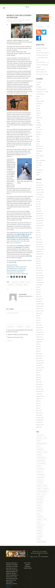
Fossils (45, 485)
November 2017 (40, 391)
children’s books (40, 460)
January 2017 (39, 415)
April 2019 (38, 351)
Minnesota (39, 508)
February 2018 (39, 384)
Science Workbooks (40, 160)
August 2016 (39, 427)
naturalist (22, 282)
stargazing (39, 530)
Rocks (37, 158)
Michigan (39, 505)
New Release (39, 148)
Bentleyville (38, 87)
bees (46, 438)
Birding (37, 96)
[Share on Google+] (17, 276)
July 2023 (38, 230)
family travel (40, 480)
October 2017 (39, 394)
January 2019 (39, 358)
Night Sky (39, 519)
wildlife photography (41, 541)
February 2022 (39, 270)
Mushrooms (39, 510)
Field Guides (39, 482)
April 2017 (38, 408)
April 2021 (38, 294)
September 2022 (40, 254)
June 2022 (38, 261)
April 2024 (38, 208)
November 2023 (40, 220)
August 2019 (39, 341)
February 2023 (39, 242)
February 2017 (39, 413)
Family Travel (39, 117)
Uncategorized (39, 170)
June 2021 (38, 289)
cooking (39, 466)
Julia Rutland (39, 502)
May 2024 (38, 206)
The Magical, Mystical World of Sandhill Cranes (17, 273)
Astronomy (38, 82)
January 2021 (39, 301)
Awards (38, 84)
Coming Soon (39, 103)
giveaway (45, 488)
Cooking (38, 108)
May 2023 (38, 235)
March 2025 (39, 182)
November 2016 (40, 420)
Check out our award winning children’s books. (39, 552)
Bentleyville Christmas (41, 89)
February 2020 (39, 327)
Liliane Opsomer (12, 21)
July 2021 (38, 287)
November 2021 (40, 277)
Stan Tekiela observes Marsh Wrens (15, 272)
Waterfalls (38, 172)
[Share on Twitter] (14, 276)
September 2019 (40, 339)
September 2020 (40, 311)
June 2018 (38, 375)
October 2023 (39, 223)
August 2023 (39, 227)
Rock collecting (39, 155)
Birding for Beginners (41, 443)
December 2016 (40, 417)
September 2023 (40, 225)
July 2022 (38, 258)
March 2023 (39, 239)
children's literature (41, 457)
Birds (37, 98)
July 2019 (38, 344)
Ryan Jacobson (40, 525)
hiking (37, 136)
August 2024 (39, 199)
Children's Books (40, 101)
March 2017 (39, 410)
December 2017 (40, 389)
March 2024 (39, 211)
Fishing (37, 120)
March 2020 (39, 325)
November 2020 (40, 306)
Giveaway (38, 132)
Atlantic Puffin (15, 282)
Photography (39, 151)
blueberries (39, 452)
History (37, 139)
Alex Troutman (40, 435)
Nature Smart (21, 20)
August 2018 (39, 370)
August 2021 (39, 284)
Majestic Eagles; (21, 234)
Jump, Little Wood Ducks (15, 242)
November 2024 (40, 192)
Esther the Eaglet (40, 474)
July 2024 (38, 201)
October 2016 (39, 422)
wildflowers (39, 536)
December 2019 (40, 332)
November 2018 (40, 363)
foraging (39, 485)
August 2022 (39, 256)
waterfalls (39, 533)
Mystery (38, 141)
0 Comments (19, 21)
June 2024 (38, 204)
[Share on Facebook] (11, 276)
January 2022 (39, 273)
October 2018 (39, 365)
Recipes (38, 153)
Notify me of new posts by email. (15, 337)
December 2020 (40, 303)
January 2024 (39, 216)
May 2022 (38, 263)
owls (45, 519)
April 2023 (38, 237)
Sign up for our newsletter (39, 557)
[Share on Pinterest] (25, 276)
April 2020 (38, 322)
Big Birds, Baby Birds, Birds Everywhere (16, 270)
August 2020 (39, 313)
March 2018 (39, 382)
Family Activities (40, 477)
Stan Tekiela (27, 20)
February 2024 (39, 213)
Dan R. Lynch (39, 471)
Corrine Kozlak (40, 468)
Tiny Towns (38, 165)
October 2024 (39, 194)
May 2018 (38, 377)
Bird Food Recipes (40, 94)
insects (44, 494)
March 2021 (39, 296)
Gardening (38, 125)
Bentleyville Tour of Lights (42, 91)
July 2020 (38, 315)
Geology (38, 127)
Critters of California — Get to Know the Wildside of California (42, 65)
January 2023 (39, 244)
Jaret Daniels (39, 499)
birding (38, 440)
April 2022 (38, 265)
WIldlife (25, 284)
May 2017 (38, 405)
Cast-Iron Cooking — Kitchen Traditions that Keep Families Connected (42, 72)
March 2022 (39, 268)
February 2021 (39, 299)
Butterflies (39, 454)
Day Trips (38, 110)
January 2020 (39, 329)
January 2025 (39, 187)
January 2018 (39, 386)
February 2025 (39, 185)
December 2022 (40, 246)
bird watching (40, 449)
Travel (37, 167)
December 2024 (40, 189)
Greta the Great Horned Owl (42, 491)
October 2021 (39, 280)
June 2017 (38, 403)
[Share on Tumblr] (22, 276)
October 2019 (39, 337)
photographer (11, 284)
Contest (38, 106)
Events (37, 115)
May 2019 (38, 348)
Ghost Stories (39, 129)
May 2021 (38, 292)
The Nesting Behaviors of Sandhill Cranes (16, 268)
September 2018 (40, 367)
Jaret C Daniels (40, 496)
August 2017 (39, 398)
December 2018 (40, 360)
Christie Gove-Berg (41, 463)
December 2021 (40, 275)
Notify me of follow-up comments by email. (18, 334)
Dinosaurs (38, 113)
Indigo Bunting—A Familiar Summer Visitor (16, 266)
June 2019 (38, 346)
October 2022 (39, 251)
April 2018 (38, 379)
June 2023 (38, 232)
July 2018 (38, 372)
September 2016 (40, 424)
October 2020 (39, 308)
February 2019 (39, 356)
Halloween (38, 134)
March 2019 (39, 353)
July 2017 (38, 401)
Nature (28, 282)
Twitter (27, 245)
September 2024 (40, 197)
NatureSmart (39, 516)
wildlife (37, 174)
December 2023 (40, 218)
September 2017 (40, 396)
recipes (38, 522)
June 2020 (38, 318)
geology (39, 488)
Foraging (38, 122)
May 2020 (38, 320)
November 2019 (40, 334)
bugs (46, 452)
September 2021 (40, 282)
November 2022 (40, 249)
